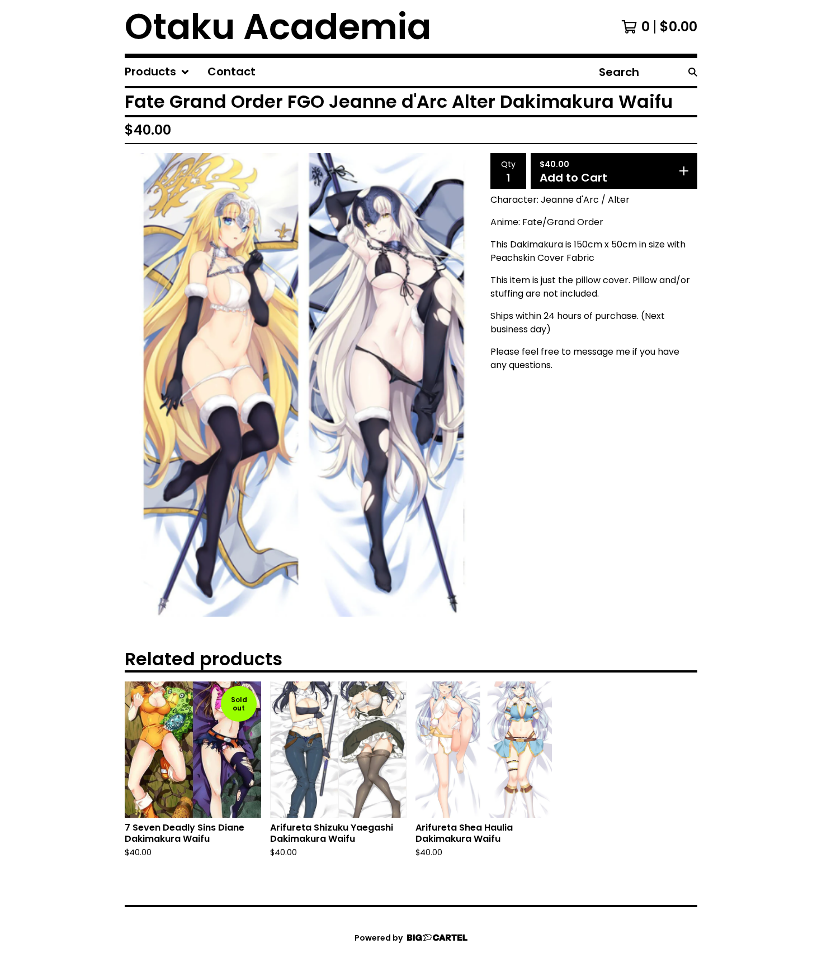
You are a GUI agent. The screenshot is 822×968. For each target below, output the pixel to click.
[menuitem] (157, 72)
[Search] (693, 72)
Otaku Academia (278, 27)
